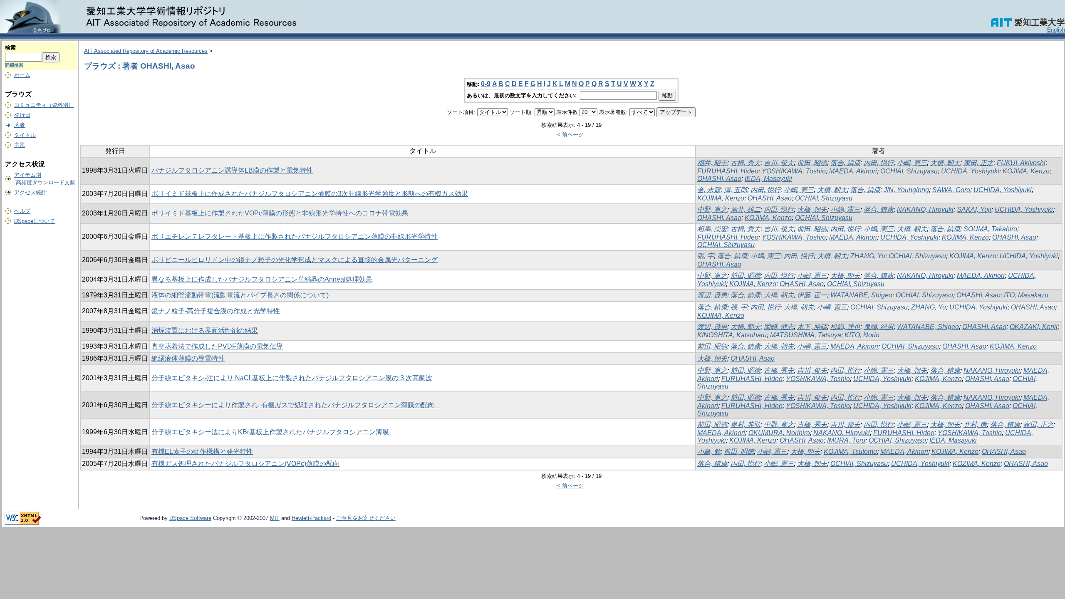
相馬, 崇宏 (712, 229)
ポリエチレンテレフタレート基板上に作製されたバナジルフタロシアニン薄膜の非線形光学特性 (294, 236)
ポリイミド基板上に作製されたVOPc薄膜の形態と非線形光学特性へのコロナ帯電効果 (280, 213)
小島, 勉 (709, 451)
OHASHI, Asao (719, 178)
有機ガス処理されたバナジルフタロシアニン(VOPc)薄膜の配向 (245, 463)
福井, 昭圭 (712, 162)
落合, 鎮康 (845, 162)
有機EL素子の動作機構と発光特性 (202, 451)
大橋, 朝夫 (945, 162)
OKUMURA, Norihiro (779, 432)
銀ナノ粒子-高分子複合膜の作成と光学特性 (215, 310)
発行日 (22, 115)
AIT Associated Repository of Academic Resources (146, 51)
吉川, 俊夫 (779, 162)
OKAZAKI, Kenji (1034, 326)
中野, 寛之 (712, 209)
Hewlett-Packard (311, 518)
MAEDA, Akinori (853, 171)
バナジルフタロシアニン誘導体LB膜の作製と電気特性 (232, 170)
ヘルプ (22, 211)
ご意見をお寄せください (366, 518)
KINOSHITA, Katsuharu (732, 335)
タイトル (25, 135)
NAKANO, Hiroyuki (925, 209)
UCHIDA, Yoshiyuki (970, 171)
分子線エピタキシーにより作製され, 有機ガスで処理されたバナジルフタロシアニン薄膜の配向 (296, 404)
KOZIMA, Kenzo (977, 463)
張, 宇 (705, 256)
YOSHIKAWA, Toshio (794, 171)
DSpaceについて (34, 221)
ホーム (22, 75)
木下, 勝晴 (812, 326)
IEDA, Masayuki (768, 178)
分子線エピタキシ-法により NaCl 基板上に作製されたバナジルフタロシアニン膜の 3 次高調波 (291, 377)
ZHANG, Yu (867, 256)
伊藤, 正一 (812, 295)
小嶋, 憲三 (912, 162)
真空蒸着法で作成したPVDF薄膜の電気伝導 (217, 346)
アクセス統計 (30, 192)
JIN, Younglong (906, 189)
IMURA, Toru (846, 440)
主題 (19, 145)
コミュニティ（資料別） (44, 105)
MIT (275, 518)
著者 (19, 125)
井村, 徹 (975, 424)
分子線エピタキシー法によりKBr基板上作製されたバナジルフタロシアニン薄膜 (270, 432)
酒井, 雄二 (745, 209)
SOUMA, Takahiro (990, 229)
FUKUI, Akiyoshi (1021, 162)
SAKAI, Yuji (974, 209)
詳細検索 (14, 64)
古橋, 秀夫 (745, 162)
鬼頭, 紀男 (879, 326)
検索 (10, 48)
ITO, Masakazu (1026, 295)
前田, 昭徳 (812, 162)
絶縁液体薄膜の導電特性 (188, 358)
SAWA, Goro (951, 189)
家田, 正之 (978, 162)
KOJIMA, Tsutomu (850, 451)
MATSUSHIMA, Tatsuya (805, 335)
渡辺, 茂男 (712, 295)
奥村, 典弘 (745, 424)
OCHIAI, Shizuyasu (909, 171)
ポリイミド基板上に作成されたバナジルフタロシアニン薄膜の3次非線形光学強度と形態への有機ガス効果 (309, 193)
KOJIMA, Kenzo (1026, 171)
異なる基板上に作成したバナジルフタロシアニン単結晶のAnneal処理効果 (261, 279)
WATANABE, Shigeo (861, 295)
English (1056, 30)
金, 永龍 (709, 189)
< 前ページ (570, 134)
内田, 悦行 (879, 162)
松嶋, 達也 (845, 326)
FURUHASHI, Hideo (727, 171)
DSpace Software (190, 518)
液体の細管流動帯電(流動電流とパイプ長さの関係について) (240, 295)
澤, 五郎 (735, 189)
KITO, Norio (862, 335)
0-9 (485, 83)
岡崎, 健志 (779, 326)
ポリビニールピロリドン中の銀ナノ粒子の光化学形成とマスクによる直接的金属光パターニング (294, 259)
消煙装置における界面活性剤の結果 (204, 330)
